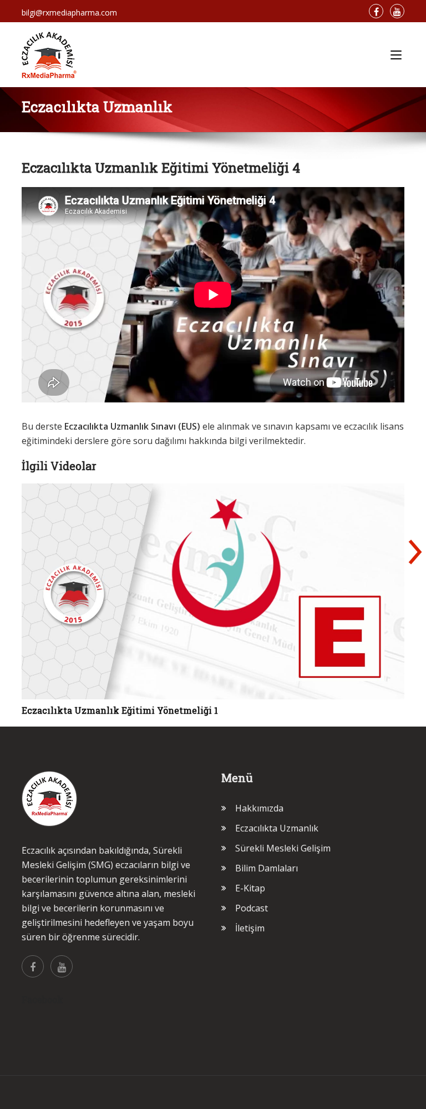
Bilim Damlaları (266, 868)
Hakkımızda (259, 808)
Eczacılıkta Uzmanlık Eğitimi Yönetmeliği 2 (120, 710)
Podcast (251, 908)
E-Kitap (250, 888)
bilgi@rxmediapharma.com (69, 12)
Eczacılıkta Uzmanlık (276, 828)
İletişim (250, 928)
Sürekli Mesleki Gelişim (283, 848)
